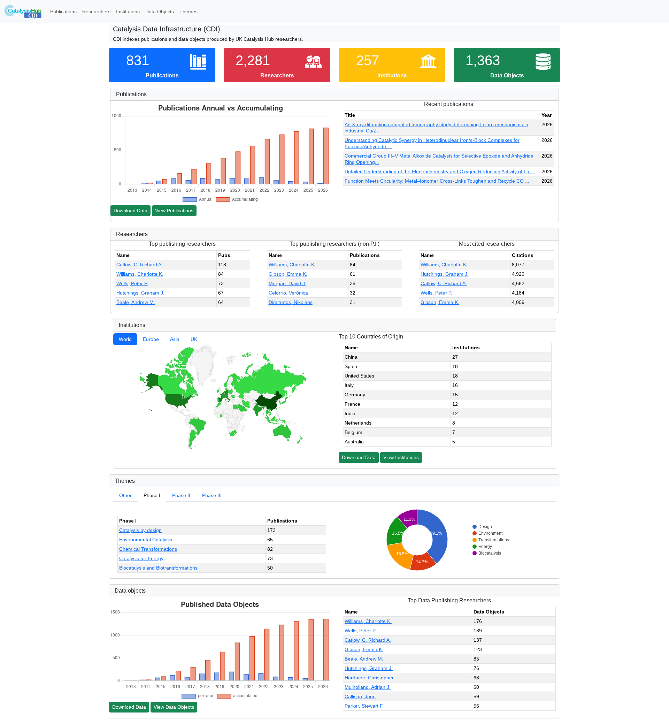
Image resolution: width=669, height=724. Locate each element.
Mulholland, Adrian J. (368, 687)
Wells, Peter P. (132, 283)
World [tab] (125, 339)
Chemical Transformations (148, 549)
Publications (63, 11)
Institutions (128, 11)
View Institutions (401, 457)
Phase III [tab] (212, 495)
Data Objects (159, 11)
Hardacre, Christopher (369, 677)
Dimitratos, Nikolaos (291, 302)
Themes (188, 11)
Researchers (96, 11)
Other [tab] (125, 495)
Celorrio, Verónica (288, 293)
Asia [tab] (174, 339)
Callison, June (360, 696)
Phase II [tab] (181, 495)
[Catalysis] (23, 11)
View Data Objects (174, 707)
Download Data (130, 210)
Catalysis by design (140, 530)
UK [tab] (194, 339)
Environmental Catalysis (145, 539)
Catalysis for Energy (141, 558)
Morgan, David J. (287, 283)
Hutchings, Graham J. (140, 293)
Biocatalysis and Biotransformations (158, 568)
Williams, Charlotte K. (139, 274)
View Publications (174, 210)
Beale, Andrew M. (135, 302)
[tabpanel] (221, 397)
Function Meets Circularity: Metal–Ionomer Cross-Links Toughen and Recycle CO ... (437, 181)
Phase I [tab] (152, 495)
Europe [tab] (151, 339)
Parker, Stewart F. (364, 706)
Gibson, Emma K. (288, 274)
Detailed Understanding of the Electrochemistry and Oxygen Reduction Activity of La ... (440, 171)
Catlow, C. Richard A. (139, 264)
